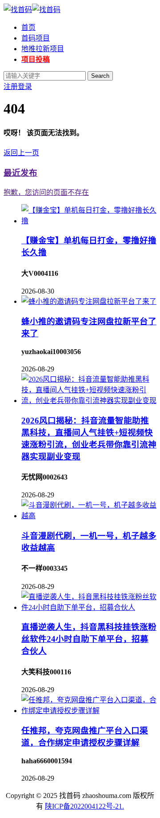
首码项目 (35, 38)
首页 (28, 27)
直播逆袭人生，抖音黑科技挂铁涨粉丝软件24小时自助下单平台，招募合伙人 (88, 639)
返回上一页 (21, 153)
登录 (25, 86)
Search (100, 76)
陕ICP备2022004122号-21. (84, 806)
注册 (11, 86)
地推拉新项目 (42, 48)
